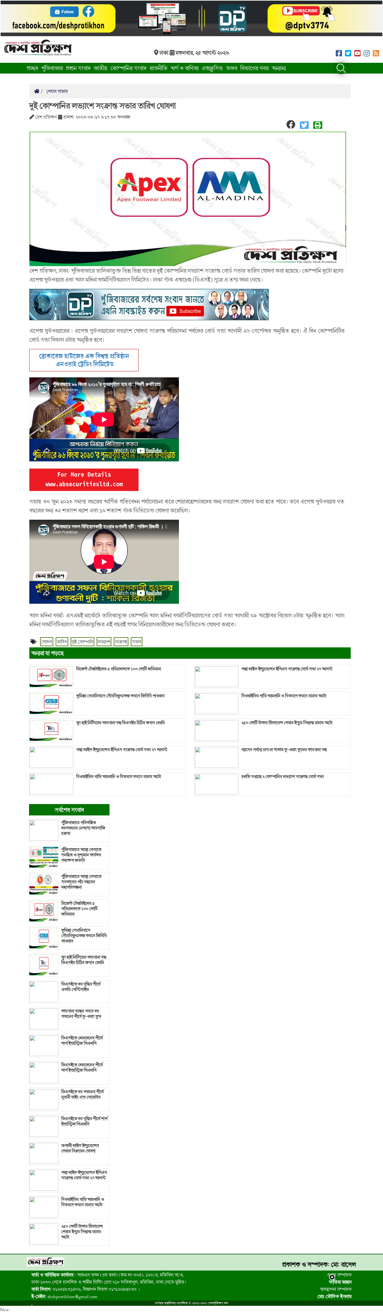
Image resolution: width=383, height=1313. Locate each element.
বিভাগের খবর (254, 68)
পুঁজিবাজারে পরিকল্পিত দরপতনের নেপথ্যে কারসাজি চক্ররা (83, 828)
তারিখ (62, 641)
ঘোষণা (46, 641)
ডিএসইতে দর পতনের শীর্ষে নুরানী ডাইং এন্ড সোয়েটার (82, 1094)
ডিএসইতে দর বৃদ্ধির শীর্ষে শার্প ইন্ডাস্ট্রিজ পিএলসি (84, 1121)
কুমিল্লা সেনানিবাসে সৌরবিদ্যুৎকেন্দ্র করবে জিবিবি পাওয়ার (120, 696)
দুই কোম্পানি (82, 641)
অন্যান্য (279, 68)
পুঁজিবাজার (52, 68)
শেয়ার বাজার (56, 91)
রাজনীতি (159, 68)
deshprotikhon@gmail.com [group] (64, 1296)
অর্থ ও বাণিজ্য (185, 68)
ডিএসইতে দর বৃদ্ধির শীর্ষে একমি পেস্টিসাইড (80, 986)
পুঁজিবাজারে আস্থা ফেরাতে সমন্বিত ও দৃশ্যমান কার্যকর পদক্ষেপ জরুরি (81, 855)
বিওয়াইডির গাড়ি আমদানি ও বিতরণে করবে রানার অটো (118, 776)
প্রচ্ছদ (32, 68)
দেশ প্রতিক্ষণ (46, 117)
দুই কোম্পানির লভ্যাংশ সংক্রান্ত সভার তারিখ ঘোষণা (102, 105)
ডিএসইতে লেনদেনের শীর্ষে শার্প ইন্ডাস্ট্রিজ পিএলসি (82, 1040)
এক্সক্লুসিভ (212, 68)
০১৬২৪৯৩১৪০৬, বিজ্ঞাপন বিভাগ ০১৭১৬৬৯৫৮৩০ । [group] (85, 1289)
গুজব (231, 68)
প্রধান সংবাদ (78, 68)
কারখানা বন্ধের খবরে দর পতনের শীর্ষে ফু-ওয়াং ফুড (81, 1013)
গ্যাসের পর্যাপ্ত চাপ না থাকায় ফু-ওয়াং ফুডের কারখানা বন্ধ (284, 749)
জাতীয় (100, 68)
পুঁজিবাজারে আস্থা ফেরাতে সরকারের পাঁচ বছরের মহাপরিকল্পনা (81, 882)
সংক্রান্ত (121, 641)
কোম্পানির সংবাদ (128, 68)
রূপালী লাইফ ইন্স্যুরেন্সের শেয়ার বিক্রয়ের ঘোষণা (80, 1148)
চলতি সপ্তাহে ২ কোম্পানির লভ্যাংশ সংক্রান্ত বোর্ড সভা (282, 776)
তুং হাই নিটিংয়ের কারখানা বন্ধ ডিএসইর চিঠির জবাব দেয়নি (120, 722)
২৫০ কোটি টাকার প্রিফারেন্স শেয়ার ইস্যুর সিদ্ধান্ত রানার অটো (286, 722)
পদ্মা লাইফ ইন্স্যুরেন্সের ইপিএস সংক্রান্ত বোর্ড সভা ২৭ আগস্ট (121, 749)
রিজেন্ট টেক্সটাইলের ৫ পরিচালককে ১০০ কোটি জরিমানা (118, 669)
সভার (136, 641)
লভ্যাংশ (104, 641)
